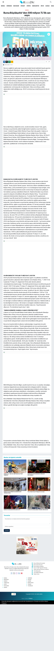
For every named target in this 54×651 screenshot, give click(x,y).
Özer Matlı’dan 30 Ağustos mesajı (36, 491)
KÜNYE (5, 587)
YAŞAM (29, 584)
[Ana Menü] (3, 2)
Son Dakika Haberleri (38, 572)
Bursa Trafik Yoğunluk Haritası (40, 567)
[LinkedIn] (19, 573)
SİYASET (23, 6)
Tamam (4, 603)
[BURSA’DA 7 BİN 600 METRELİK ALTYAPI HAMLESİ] (15, 466)
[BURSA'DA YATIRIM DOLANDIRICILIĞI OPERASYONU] (15, 484)
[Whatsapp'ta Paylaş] (9, 62)
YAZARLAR (30, 585)
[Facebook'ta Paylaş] (4, 62)
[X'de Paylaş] (6, 62)
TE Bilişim (30, 598)
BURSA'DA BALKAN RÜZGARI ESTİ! (12, 509)
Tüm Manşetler (37, 571)
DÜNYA (29, 6)
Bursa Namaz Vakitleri (39, 566)
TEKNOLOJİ (6, 582)
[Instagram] (16, 573)
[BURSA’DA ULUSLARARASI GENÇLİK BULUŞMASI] (39, 466)
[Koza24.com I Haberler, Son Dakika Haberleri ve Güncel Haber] (27, 2)
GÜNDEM (9, 6)
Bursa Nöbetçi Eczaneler (39, 563)
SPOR (42, 6)
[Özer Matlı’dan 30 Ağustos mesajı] (39, 484)
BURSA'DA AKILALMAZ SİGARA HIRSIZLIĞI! (38, 509)
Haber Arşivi (36, 574)
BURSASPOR (35, 6)
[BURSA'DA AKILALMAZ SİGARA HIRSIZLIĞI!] (39, 502)
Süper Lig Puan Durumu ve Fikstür (41, 569)
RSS (14, 594)
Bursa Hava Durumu (38, 564)
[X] (14, 573)
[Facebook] (11, 573)
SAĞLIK (47, 6)
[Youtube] (21, 573)
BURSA (3, 6)
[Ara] (50, 2)
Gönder (7, 530)
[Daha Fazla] (12, 62)
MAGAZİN (6, 585)
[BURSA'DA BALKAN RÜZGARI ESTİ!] (15, 502)
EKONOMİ (16, 6)
